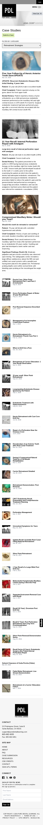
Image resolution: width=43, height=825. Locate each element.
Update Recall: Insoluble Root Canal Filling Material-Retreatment (27, 540)
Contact (6, 764)
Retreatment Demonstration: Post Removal (26, 485)
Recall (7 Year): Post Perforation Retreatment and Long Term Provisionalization (25, 623)
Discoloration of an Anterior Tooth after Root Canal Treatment (26, 444)
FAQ (3, 753)
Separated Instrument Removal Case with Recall (27, 595)
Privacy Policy (9, 818)
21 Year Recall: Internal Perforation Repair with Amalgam (19, 143)
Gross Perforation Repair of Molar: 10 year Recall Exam (26, 294)
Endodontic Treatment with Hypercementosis (23, 403)
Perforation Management (22, 512)
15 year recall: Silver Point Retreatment (23, 376)
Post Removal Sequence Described (26, 307)
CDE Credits (7, 761)
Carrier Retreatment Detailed (24, 471)
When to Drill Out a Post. (22, 348)
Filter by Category (10, 41)
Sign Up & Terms (9, 767)
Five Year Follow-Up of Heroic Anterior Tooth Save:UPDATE (21, 74)
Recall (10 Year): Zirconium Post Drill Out (25, 609)
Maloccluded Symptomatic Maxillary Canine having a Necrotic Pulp (27, 581)
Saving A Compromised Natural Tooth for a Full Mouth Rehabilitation (25, 459)
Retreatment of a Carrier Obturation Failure (26, 685)
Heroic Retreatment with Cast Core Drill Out (26, 417)
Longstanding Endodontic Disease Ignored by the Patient (26, 390)
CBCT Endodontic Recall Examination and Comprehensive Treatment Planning (25, 500)
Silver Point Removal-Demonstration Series (27, 636)
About (5, 750)
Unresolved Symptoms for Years (25, 526)
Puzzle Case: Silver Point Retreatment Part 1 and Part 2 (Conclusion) (24, 281)
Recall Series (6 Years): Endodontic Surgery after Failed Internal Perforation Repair (26, 651)
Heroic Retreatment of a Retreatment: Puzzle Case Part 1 (25, 335)
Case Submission (10, 755)
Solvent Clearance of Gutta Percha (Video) (18, 663)
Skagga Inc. (35, 818)
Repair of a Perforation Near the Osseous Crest (25, 431)
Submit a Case (8, 35)
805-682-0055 (8, 734)
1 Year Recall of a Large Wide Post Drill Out (26, 568)
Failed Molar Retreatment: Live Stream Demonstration (24, 672)
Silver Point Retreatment (22, 553)
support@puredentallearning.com (14, 732)
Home (4, 747)
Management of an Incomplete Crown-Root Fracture (24, 321)
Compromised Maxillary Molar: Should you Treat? (21, 218)
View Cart (37, 13)
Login (39, 2)
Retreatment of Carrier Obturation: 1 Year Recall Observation (27, 362)
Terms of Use (29, 816)
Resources (7, 758)
